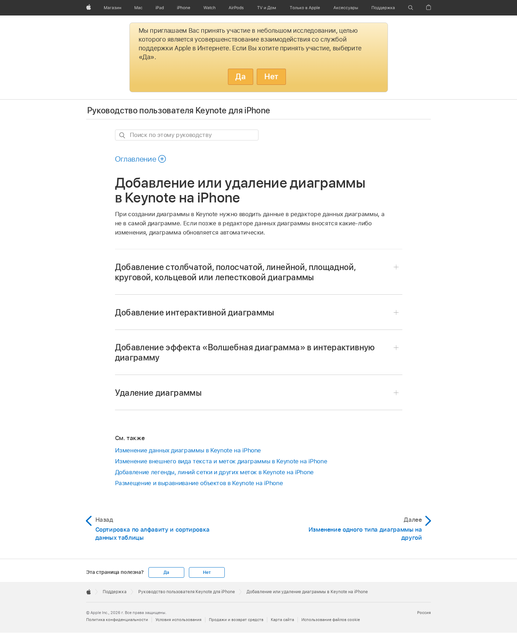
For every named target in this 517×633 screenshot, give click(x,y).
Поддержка (115, 591)
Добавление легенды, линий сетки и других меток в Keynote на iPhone (214, 472)
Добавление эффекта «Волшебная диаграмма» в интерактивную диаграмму (245, 352)
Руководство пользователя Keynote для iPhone (178, 110)
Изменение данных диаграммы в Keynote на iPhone (188, 450)
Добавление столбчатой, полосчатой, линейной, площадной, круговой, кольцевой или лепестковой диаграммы (235, 272)
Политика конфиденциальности (117, 619)
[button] (410, 7)
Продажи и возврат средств (236, 619)
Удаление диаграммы (158, 393)
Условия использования (178, 619)
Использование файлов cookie (330, 619)
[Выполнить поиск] (122, 135)
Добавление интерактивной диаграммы (194, 312)
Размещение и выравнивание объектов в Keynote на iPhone (199, 483)
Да (240, 76)
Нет (271, 76)
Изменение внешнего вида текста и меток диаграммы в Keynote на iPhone (221, 461)
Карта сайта (282, 619)
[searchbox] (186, 135)
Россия (424, 612)
